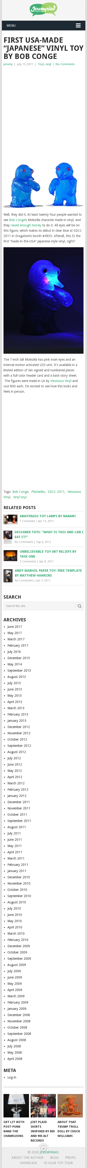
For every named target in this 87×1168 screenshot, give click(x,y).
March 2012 (16, 783)
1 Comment (27, 521)
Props (70, 1157)
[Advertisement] (43, 112)
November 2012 (18, 733)
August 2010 (16, 902)
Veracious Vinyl (60, 381)
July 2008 (14, 1046)
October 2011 (17, 814)
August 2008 (16, 1040)
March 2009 (16, 996)
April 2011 (14, 852)
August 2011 (16, 827)
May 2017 (14, 633)
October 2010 (17, 890)
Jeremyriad (49, 1152)
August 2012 (16, 752)
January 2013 (16, 720)
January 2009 (16, 1009)
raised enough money (26, 225)
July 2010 (14, 908)
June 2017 (14, 627)
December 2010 (18, 877)
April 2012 (14, 777)
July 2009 (14, 971)
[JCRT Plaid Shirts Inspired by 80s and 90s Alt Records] (43, 1106)
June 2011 (14, 839)
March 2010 (16, 933)
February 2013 (17, 714)
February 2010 (17, 940)
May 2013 (14, 695)
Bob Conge (17, 220)
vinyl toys (20, 497)
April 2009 (14, 990)
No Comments (65, 64)
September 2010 (19, 896)
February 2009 (17, 1002)
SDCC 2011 (56, 492)
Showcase (28, 1163)
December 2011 (18, 802)
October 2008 (17, 1027)
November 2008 (18, 1021)
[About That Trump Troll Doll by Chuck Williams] (70, 1106)
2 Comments (28, 561)
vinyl (48, 64)
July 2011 (14, 833)
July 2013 (14, 683)
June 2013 (14, 689)
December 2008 (18, 1015)
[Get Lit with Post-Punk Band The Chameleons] (16, 1106)
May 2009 (14, 983)
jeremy (8, 64)
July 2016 (14, 652)
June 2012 (14, 764)
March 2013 (16, 708)
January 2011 (16, 871)
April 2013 (14, 702)
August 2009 (16, 965)
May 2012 (14, 771)
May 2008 (14, 1052)
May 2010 (14, 921)
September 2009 (19, 958)
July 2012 (14, 758)
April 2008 (14, 1059)
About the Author (27, 1157)
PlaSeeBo (38, 492)
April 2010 (14, 927)
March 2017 (16, 639)
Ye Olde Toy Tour (58, 1163)
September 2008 (19, 1034)
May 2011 (14, 846)
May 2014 (14, 664)
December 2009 (18, 946)
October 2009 (17, 952)
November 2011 (18, 808)
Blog (54, 1157)
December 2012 (18, 727)
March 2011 (16, 858)
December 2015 (18, 658)
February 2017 (17, 645)
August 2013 (16, 677)
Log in (11, 1077)
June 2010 (14, 915)
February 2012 (17, 789)
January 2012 (16, 796)
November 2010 (18, 883)
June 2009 (14, 977)
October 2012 (17, 739)
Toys (41, 64)
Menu (11, 25)
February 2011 (17, 864)
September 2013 (19, 670)
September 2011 (19, 821)
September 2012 (19, 746)
